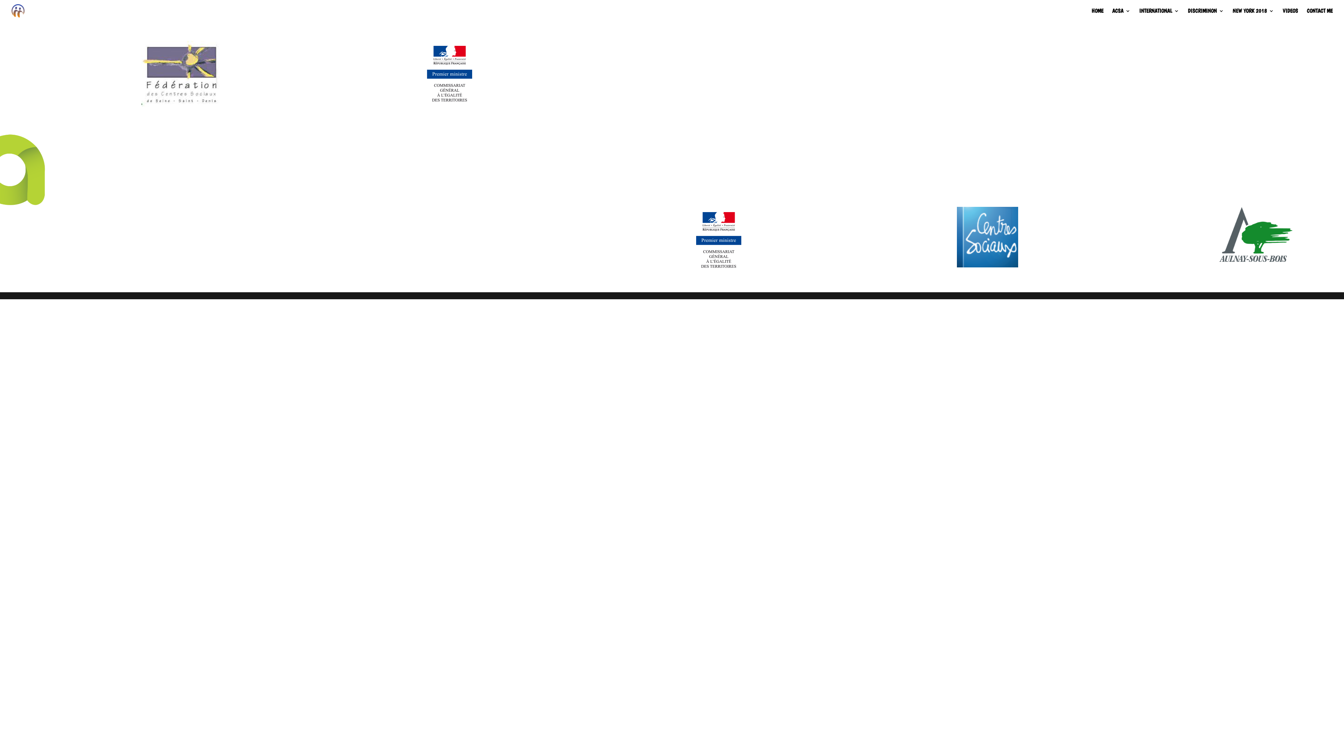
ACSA (1118, 11)
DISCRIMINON (1202, 11)
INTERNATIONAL (1155, 11)
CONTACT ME (1320, 11)
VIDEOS (1290, 11)
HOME (1098, 11)
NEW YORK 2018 (1250, 11)
